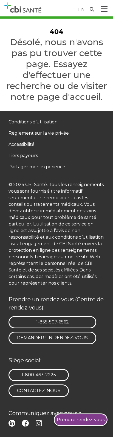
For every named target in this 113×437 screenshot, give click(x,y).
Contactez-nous (38, 390)
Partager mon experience (37, 167)
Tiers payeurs (23, 156)
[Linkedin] (13, 423)
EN (81, 9)
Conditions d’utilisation (33, 122)
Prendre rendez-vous (80, 419)
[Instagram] (39, 423)
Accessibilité (22, 144)
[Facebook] (26, 423)
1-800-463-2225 (38, 374)
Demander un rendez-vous (52, 337)
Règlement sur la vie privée (39, 133)
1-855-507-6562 (52, 322)
